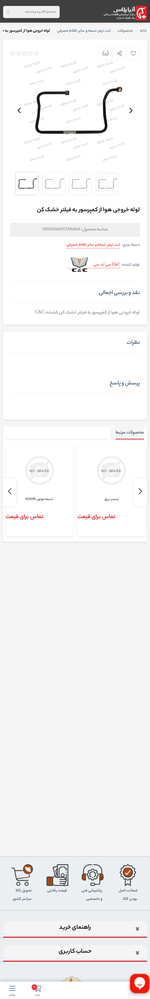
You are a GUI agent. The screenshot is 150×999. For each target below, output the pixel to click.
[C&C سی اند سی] (79, 265)
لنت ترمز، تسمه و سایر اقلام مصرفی (93, 245)
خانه (143, 31)
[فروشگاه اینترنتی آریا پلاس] (125, 13)
